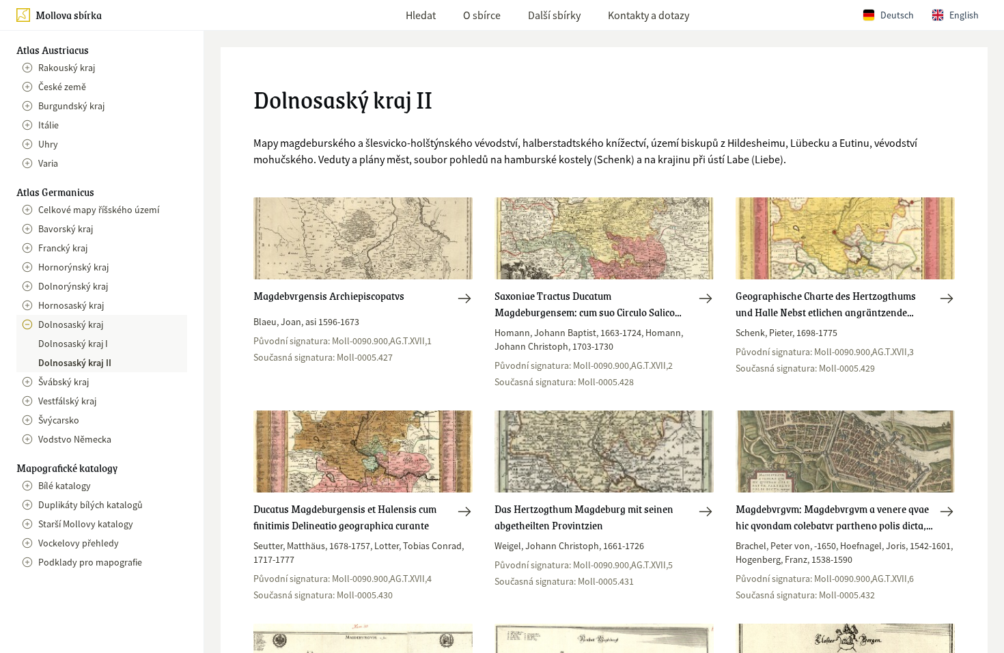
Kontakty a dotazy (648, 15)
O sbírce (482, 15)
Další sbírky (554, 15)
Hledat (421, 15)
